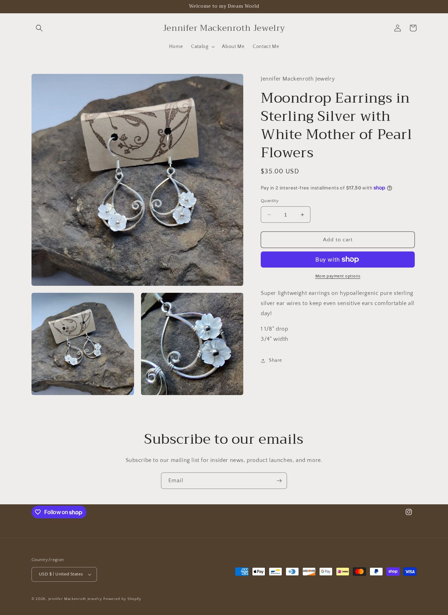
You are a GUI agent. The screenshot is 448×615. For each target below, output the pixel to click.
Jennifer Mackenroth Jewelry (75, 599)
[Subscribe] (279, 480)
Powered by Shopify (122, 599)
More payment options (337, 276)
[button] (39, 28)
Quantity (270, 200)
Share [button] (275, 360)
